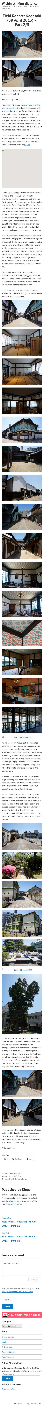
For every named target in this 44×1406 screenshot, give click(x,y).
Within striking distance (19, 3)
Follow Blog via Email (12, 1363)
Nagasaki (18, 1179)
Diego (6, 1173)
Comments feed (8, 1352)
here (36, 248)
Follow (7, 1378)
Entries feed (7, 1347)
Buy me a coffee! (9, 1389)
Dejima (27, 144)
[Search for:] (22, 1300)
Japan (6, 1176)
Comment (34, 1279)
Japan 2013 (13, 1176)
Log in (4, 1342)
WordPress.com (8, 1357)
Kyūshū (11, 1179)
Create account (8, 1337)
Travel (20, 1176)
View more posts (15, 1204)
